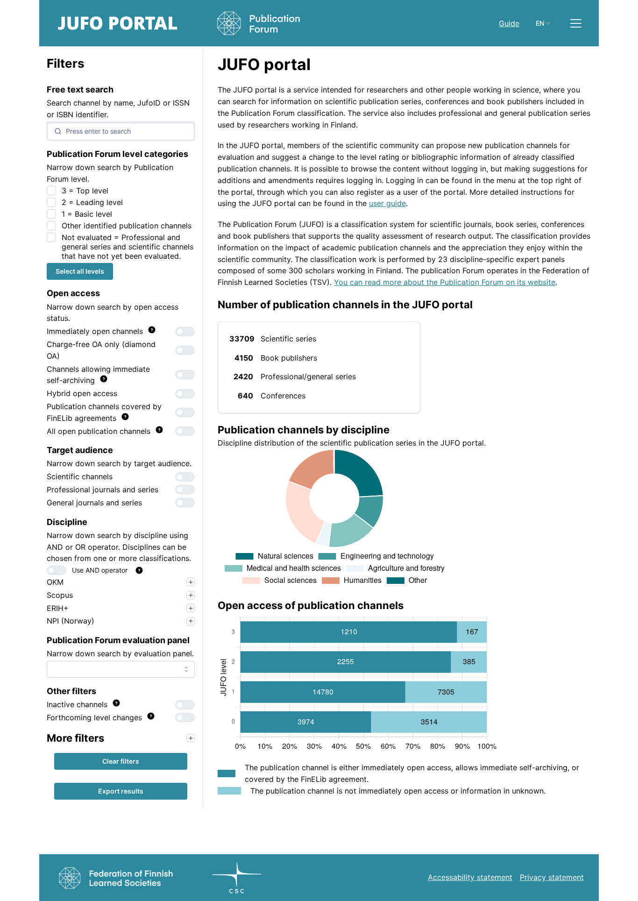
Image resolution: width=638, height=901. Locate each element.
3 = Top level (85, 190)
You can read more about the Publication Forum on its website (444, 282)
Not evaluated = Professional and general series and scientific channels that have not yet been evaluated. (127, 247)
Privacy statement (552, 877)
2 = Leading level (92, 202)
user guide (387, 203)
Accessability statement (470, 877)
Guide (509, 23)
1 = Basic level (87, 214)
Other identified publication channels (126, 225)
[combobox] (121, 669)
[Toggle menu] (576, 23)
